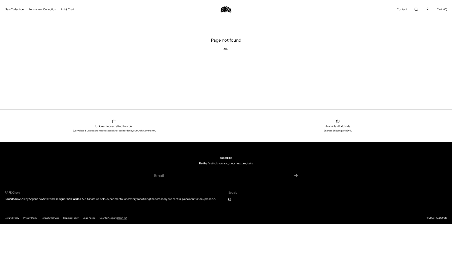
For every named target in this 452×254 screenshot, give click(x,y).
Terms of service (50, 217)
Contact (402, 9)
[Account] (427, 9)
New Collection (14, 9)
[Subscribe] (292, 175)
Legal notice (89, 217)
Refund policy (12, 217)
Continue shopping (226, 65)
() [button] (442, 9)
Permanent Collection (42, 9)
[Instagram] (233, 199)
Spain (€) (122, 217)
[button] (416, 9)
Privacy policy (30, 217)
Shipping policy (70, 217)
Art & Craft (67, 9)
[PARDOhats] (226, 9)
